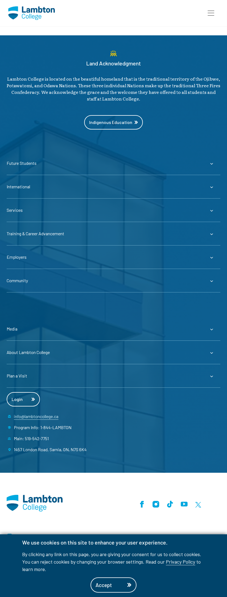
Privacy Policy (180, 562)
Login (17, 399)
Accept (104, 585)
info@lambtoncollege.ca (36, 416)
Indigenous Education (110, 122)
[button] (211, 13)
